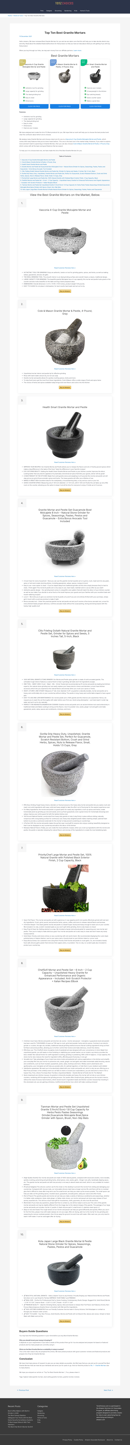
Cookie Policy (78, 1440)
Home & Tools (85, 11)
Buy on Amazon (65, 291)
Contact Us (118, 1440)
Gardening (67, 11)
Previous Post (23, 1390)
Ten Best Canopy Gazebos (17, 1415)
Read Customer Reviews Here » (65, 268)
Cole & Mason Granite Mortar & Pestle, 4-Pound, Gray (91, 144)
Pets (41, 11)
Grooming (58, 11)
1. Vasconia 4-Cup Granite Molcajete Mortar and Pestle (37, 160)
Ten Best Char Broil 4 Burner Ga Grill (20, 1427)
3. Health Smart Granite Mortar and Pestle (33, 164)
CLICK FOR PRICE (34, 106)
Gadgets (49, 11)
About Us (110, 1440)
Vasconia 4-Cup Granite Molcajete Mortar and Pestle (83, 139)
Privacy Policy (67, 1440)
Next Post (108, 1390)
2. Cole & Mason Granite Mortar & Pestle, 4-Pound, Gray (38, 162)
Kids (75, 11)
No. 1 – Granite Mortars (98, 1365)
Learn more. (78, 50)
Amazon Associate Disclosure (95, 1440)
